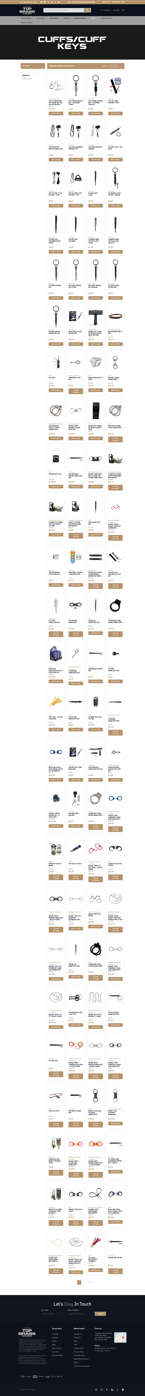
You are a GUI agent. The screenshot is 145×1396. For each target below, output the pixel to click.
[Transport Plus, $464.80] (56, 459)
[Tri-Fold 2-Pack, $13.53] (76, 848)
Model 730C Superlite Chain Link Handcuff (114, 1064)
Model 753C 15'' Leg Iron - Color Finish (95, 867)
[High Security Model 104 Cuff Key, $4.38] (115, 752)
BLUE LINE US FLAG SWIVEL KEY (75, 332)
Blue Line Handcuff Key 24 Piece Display (55, 670)
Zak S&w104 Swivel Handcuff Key (75, 475)
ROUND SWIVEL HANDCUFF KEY (54, 332)
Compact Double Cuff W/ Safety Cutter (56, 524)
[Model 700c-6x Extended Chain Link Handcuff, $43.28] (56, 949)
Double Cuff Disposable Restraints (93, 1211)
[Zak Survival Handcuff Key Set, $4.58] (96, 752)
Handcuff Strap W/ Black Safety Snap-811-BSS (95, 333)
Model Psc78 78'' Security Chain (95, 1015)
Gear (54, 1345)
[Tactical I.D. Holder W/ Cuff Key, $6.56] (115, 557)
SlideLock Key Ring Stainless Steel (55, 1160)
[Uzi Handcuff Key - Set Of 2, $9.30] (76, 997)
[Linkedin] (52, 2)
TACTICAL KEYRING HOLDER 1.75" (76, 148)
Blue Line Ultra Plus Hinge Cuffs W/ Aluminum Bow (56, 769)
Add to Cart (55, 113)
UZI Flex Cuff (54, 1111)
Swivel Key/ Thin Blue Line (75, 768)
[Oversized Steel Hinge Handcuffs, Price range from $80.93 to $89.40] (96, 798)
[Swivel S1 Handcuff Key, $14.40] (96, 605)
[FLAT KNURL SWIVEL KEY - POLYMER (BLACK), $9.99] (96, 86)
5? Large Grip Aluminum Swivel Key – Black (115, 1160)
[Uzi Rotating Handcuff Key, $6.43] (115, 997)
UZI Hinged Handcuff (73, 621)
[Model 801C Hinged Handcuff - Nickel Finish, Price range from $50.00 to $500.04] (96, 1045)
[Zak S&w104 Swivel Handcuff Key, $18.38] (76, 459)
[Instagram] (45, 2)
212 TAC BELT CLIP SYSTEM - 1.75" (75, 194)
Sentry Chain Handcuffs (113, 378)
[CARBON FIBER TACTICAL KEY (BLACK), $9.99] (115, 224)
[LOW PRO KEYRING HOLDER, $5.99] (96, 132)
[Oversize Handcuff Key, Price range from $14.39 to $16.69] (115, 702)
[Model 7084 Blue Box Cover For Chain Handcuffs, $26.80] (96, 459)
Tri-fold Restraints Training (92, 1259)
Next (90, 1282)
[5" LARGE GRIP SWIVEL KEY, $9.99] (115, 270)
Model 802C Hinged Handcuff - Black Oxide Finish (56, 917)
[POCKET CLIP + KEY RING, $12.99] (115, 132)
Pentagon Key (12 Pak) (95, 378)
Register (116, 10)
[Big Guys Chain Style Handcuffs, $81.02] (115, 411)
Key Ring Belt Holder (74, 814)
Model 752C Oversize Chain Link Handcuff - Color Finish (114, 817)
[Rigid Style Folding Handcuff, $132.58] (115, 1096)
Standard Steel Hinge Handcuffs (115, 621)
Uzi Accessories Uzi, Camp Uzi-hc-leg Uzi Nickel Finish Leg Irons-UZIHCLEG (56, 102)
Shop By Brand (27, 23)
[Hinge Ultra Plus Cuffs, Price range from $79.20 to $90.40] (76, 1194)
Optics (54, 1341)
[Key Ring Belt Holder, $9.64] (76, 798)
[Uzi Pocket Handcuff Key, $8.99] (76, 702)
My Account (105, 10)
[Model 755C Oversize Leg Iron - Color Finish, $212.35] (76, 1045)
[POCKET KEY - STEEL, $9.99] (96, 178)
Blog (75, 1341)
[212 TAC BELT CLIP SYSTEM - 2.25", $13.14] (56, 178)
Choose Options (76, 391)
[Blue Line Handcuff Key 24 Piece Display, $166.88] (56, 653)
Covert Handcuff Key (113, 670)
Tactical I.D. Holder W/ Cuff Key (114, 574)
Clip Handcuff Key (94, 523)
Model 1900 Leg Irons (94, 915)
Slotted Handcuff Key (54, 621)
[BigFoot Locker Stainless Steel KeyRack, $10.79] (56, 1194)
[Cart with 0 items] (123, 10)
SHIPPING (116, 2)
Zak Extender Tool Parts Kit (55, 573)
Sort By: (104, 66)
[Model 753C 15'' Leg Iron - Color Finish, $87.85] (96, 848)
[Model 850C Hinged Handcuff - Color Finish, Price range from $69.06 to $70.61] (96, 1144)
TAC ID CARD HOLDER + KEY (113, 102)
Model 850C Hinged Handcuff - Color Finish (95, 1162)
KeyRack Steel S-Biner (55, 864)
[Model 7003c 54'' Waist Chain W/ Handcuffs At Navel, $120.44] (76, 1242)
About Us (77, 1338)
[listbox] (115, 66)
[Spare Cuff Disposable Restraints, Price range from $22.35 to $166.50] (56, 1242)
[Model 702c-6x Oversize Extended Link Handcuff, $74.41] (76, 899)
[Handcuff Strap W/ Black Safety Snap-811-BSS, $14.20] (96, 316)
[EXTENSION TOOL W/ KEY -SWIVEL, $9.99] (115, 178)
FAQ (123, 2)
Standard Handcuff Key (74, 672)
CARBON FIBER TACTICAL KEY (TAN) (93, 241)
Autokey (52, 378)
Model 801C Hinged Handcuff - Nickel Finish (95, 1064)
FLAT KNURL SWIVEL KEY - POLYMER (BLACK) (95, 102)
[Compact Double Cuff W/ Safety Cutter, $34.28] (56, 507)
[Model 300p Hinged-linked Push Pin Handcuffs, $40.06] (76, 411)
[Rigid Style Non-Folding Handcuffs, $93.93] (96, 1096)
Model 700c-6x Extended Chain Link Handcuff (55, 968)
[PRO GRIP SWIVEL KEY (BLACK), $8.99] (96, 270)
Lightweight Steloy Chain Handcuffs (54, 427)
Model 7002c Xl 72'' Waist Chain (55, 1015)
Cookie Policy (79, 1348)
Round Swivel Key (115, 1258)
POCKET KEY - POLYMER (74, 240)
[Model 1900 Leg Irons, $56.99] (96, 899)
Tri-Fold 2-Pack (75, 864)
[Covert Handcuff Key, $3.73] (115, 653)
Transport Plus (55, 474)
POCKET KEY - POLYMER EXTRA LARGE (55, 241)
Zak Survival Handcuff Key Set (95, 768)
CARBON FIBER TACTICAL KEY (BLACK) (113, 241)
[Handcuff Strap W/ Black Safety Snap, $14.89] (96, 411)
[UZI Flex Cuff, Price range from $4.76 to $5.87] (56, 1096)
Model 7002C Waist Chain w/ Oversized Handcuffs (114, 526)
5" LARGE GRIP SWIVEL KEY (113, 286)
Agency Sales (106, 18)
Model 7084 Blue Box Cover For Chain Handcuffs (95, 475)
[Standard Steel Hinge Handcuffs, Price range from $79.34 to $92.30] (115, 605)
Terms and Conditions (82, 1366)
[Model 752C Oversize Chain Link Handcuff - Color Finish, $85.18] (115, 798)
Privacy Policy (79, 1352)
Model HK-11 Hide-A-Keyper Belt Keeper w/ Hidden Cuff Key (95, 574)
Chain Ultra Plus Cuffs (115, 864)
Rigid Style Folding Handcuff (112, 1112)
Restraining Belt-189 (115, 332)
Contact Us (78, 1334)
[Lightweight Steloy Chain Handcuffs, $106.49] (56, 411)
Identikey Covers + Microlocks (75, 573)
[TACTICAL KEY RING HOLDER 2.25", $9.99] (56, 132)
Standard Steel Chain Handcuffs (95, 965)
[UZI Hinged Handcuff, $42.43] (76, 605)
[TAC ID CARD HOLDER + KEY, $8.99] (115, 86)
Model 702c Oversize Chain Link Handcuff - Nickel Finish (114, 968)
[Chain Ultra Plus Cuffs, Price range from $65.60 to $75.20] (115, 848)
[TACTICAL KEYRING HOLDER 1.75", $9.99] (76, 132)
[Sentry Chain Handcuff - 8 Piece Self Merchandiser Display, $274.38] (56, 798)
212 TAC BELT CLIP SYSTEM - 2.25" (55, 194)
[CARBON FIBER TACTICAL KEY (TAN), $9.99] (96, 224)
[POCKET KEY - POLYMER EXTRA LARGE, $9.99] (56, 224)
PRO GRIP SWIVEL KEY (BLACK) (94, 286)
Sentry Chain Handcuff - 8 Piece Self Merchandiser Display (54, 815)
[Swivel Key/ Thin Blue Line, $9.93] (76, 752)
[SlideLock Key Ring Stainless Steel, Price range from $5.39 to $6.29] (56, 1144)
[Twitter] (59, 2)
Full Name (44, 1310)
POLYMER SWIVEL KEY (55, 286)
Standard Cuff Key (75, 378)
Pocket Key (53, 1061)
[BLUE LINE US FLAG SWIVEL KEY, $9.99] (76, 316)
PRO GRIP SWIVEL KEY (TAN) (75, 286)
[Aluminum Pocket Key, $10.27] (96, 653)
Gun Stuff (55, 1352)
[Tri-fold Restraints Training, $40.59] (96, 1242)
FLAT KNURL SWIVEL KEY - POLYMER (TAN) (76, 102)
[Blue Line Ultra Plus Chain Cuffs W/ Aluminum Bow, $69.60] (115, 1194)
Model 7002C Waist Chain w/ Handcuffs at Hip (115, 917)
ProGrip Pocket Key (75, 1112)
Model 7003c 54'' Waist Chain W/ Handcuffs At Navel (75, 1261)
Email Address (73, 1310)
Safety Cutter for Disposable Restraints (75, 524)
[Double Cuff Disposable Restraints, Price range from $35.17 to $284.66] (96, 1194)
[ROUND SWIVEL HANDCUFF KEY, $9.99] (56, 316)
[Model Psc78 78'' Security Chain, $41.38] (96, 997)
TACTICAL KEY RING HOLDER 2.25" (56, 148)
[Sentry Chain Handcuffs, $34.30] (115, 362)
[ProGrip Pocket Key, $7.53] (76, 1096)
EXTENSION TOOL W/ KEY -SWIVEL (114, 194)
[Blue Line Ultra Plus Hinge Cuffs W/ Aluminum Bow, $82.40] (56, 752)
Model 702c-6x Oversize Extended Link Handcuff (75, 917)
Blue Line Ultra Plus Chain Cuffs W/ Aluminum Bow (115, 1211)
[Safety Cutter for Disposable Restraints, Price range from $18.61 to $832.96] (76, 507)
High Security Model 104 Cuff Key (114, 769)
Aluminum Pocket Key (95, 670)
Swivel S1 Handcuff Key (94, 621)
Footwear (55, 1338)
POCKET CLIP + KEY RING (115, 148)
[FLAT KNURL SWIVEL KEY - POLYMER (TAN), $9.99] (76, 86)
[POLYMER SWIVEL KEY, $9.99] (56, 270)
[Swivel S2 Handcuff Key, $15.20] (76, 949)
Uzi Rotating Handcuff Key (113, 1013)
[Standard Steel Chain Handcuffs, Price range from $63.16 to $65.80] (96, 949)
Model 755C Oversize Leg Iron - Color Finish (76, 1064)
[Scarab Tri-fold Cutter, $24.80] (96, 702)
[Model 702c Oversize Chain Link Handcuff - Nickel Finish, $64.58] (115, 949)
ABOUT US (106, 2)
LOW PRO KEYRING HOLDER (95, 148)
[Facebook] (48, 2)
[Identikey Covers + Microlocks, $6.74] (76, 557)
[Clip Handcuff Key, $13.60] (96, 507)
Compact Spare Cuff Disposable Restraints (114, 475)
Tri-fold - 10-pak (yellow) (55, 718)
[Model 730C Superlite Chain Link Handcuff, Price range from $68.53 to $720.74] (115, 1045)
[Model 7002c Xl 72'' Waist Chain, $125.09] (56, 997)
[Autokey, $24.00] (56, 362)
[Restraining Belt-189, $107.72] (115, 316)
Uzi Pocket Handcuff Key (74, 718)
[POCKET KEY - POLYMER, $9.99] (76, 224)
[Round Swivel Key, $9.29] (115, 1242)
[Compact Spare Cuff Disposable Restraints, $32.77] (115, 459)
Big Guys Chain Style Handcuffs (115, 427)
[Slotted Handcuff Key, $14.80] (56, 605)
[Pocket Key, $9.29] (56, 1045)
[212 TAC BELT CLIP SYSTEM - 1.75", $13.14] (76, 178)
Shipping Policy (79, 1355)
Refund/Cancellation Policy (81, 1361)
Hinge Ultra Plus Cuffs (75, 1210)
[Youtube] (41, 2)
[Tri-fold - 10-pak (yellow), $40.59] (56, 702)
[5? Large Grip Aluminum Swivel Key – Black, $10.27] (115, 1144)
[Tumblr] (55, 2)
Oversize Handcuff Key (113, 720)
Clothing (55, 1334)
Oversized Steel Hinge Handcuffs (95, 814)
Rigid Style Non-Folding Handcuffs (95, 1112)
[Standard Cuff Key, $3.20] (76, 362)
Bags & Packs (57, 1348)
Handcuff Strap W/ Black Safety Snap (95, 427)
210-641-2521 (31, 2)
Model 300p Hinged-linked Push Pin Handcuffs (74, 427)
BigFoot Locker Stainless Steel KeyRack (55, 1211)
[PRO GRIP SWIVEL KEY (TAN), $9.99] (76, 270)
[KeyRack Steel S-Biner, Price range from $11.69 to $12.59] (56, 848)
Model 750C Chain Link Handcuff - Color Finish (74, 1162)
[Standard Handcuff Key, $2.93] (76, 653)
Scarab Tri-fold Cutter (95, 718)
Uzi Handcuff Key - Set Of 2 (75, 1013)
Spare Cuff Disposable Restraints (53, 1259)
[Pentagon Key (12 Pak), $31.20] (96, 362)
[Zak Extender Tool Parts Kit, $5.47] (56, 557)
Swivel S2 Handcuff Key (74, 965)
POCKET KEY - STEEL (93, 194)
